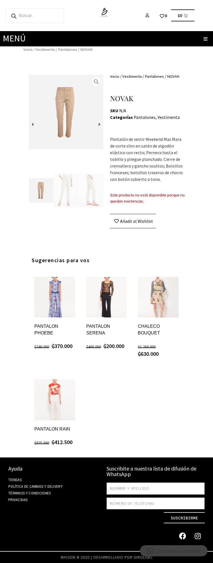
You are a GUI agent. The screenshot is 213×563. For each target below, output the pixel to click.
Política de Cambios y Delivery (35, 486)
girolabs (143, 557)
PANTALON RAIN (52, 429)
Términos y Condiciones (29, 493)
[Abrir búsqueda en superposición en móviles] (35, 16)
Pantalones (67, 49)
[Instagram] (198, 536)
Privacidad (18, 499)
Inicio (27, 49)
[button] (205, 39)
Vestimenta (45, 49)
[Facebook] (182, 536)
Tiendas (15, 479)
